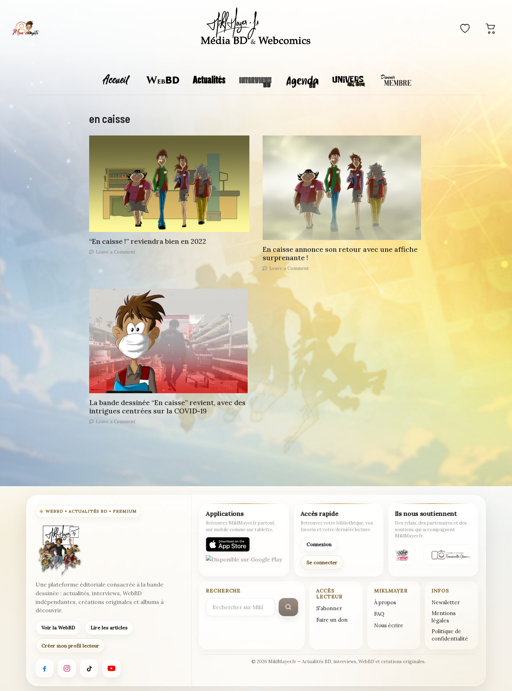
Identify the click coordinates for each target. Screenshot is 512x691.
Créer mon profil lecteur (70, 646)
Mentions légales (444, 617)
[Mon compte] (25, 28)
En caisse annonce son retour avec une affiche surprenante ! (340, 253)
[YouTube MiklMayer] (111, 668)
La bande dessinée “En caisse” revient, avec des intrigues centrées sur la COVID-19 (167, 406)
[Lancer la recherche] (288, 607)
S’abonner (329, 608)
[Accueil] (256, 27)
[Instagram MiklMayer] (67, 668)
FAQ (379, 614)
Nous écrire (388, 625)
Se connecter (322, 562)
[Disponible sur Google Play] (244, 562)
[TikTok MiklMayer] (89, 668)
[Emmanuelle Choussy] (449, 554)
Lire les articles (109, 627)
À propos (385, 602)
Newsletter (446, 602)
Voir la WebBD (58, 627)
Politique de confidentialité (450, 635)
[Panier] (491, 28)
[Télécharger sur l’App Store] (228, 544)
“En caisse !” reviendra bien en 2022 (147, 241)
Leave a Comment (115, 252)
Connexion (319, 544)
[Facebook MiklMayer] (45, 668)
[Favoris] (465, 28)
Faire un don (332, 619)
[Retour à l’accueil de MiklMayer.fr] (59, 550)
